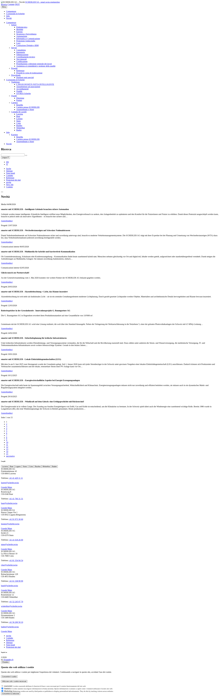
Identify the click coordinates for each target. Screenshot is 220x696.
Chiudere (5, 662)
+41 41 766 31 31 (16, 499)
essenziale (8, 686)
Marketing (8, 691)
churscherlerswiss (9, 565)
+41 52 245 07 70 (16, 602)
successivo (10, 456)
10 (7, 442)
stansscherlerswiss (9, 544)
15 (7, 454)
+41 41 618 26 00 (16, 540)
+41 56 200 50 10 (16, 622)
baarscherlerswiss (9, 503)
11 (7, 445)
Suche (8, 169)
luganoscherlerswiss (10, 524)
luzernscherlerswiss (10, 483)
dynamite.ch (8, 660)
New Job (9, 185)
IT (19, 4)
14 (7, 451)
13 (7, 449)
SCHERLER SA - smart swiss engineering (42, 2)
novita (8, 182)
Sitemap (9, 171)
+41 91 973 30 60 (16, 519)
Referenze (10, 178)
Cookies (9, 187)
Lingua (5, 157)
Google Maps (6, 487)
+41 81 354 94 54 (16, 560)
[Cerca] (26, 155)
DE (16, 4)
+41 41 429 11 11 (16, 478)
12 (7, 447)
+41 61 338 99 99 (16, 581)
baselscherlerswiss (9, 586)
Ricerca (4, 4)
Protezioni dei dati (13, 180)
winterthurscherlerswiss (11, 606)
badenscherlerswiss (10, 627)
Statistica (8, 688)
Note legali (10, 173)
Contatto (11, 4)
